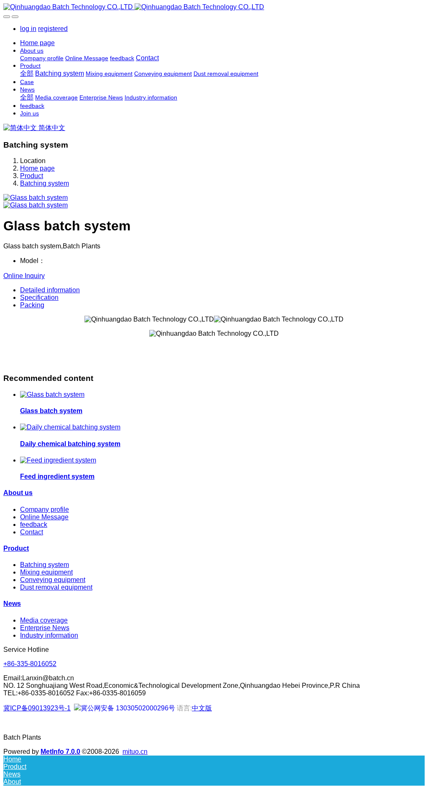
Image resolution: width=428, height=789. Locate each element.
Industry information (49, 635)
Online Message (44, 517)
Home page (37, 42)
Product (31, 175)
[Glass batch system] (52, 394)
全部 (26, 73)
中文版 (202, 708)
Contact (31, 532)
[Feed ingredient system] (58, 460)
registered (53, 28)
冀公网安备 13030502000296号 (128, 708)
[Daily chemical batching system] (70, 427)
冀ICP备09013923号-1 (37, 708)
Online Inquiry (24, 275)
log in (28, 28)
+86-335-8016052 (29, 663)
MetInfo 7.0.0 (60, 751)
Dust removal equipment (56, 587)
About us (18, 492)
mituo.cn (135, 751)
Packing (32, 305)
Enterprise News (44, 627)
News (12, 603)
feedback (33, 524)
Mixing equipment (46, 572)
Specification (39, 297)
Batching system (44, 183)
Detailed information (50, 290)
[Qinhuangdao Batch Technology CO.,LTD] (214, 7)
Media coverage (44, 620)
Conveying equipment (52, 579)
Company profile (44, 509)
